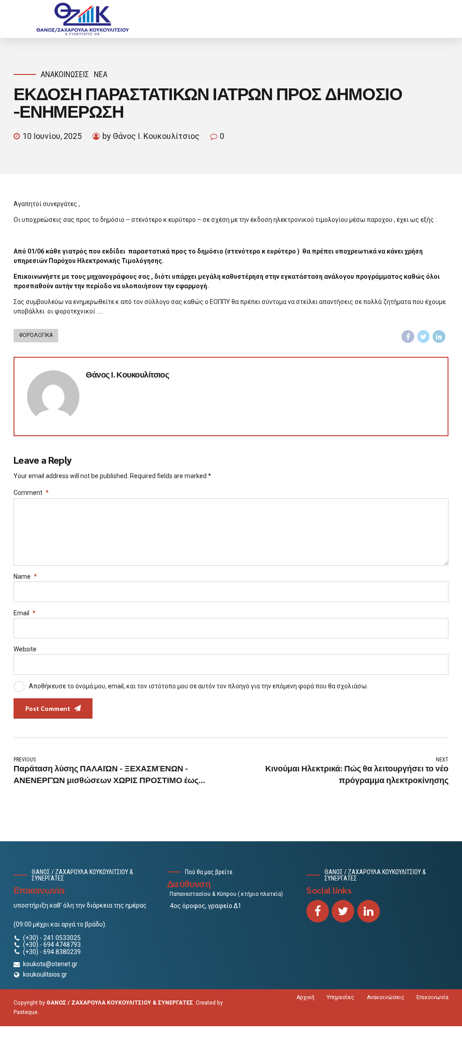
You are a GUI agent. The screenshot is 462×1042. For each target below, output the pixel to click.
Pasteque (25, 1012)
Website (25, 649)
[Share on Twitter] (423, 336)
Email (25, 613)
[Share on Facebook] (408, 336)
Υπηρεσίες (340, 997)
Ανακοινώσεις (65, 74)
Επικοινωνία (432, 997)
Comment (31, 492)
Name (25, 576)
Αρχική (305, 997)
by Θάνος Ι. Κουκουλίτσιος (150, 136)
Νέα (100, 74)
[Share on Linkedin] (439, 336)
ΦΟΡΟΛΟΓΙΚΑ (36, 335)
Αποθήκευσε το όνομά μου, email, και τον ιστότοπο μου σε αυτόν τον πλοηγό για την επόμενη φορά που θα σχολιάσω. (198, 685)
